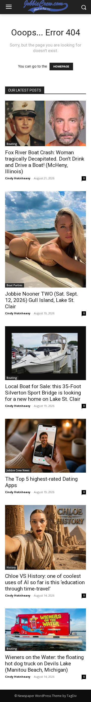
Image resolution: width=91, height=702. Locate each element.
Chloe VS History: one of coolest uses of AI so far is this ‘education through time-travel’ (45, 582)
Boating (12, 144)
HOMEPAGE (61, 66)
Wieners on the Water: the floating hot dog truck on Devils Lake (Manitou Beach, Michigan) (44, 663)
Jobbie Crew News (18, 470)
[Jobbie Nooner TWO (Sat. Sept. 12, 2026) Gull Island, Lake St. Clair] (45, 239)
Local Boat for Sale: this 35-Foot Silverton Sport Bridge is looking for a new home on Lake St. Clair (43, 392)
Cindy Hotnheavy (17, 178)
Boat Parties (14, 285)
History (11, 567)
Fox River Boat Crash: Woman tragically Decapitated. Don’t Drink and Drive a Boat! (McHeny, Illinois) (44, 161)
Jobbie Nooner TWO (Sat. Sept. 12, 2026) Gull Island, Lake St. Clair (41, 300)
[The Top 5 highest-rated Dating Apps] (45, 446)
